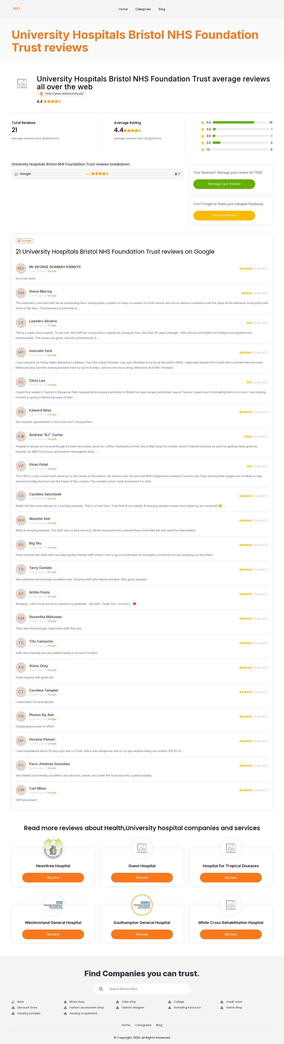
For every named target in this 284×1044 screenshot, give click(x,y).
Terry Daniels (40, 568)
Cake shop (129, 1002)
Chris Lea (37, 380)
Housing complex (29, 1013)
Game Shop (234, 1007)
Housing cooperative (83, 1013)
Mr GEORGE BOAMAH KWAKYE (55, 267)
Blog (162, 9)
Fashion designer (133, 1007)
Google (26, 241)
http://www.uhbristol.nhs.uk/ (64, 94)
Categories (143, 9)
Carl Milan (37, 788)
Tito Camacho (41, 641)
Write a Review (224, 215)
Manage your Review (224, 184)
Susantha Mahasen (45, 617)
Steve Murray (40, 291)
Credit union (234, 1002)
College (179, 1002)
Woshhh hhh (39, 519)
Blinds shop (77, 1002)
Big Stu (35, 543)
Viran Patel (38, 464)
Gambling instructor (187, 1007)
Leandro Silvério (43, 321)
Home (123, 9)
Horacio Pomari (42, 739)
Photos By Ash (41, 715)
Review (53, 878)
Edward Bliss (40, 410)
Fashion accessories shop (87, 1007)
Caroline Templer (43, 690)
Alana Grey (38, 666)
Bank (20, 1002)
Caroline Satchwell (45, 494)
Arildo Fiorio (39, 592)
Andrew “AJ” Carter (46, 435)
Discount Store (27, 1007)
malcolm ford (40, 351)
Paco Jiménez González (49, 764)
